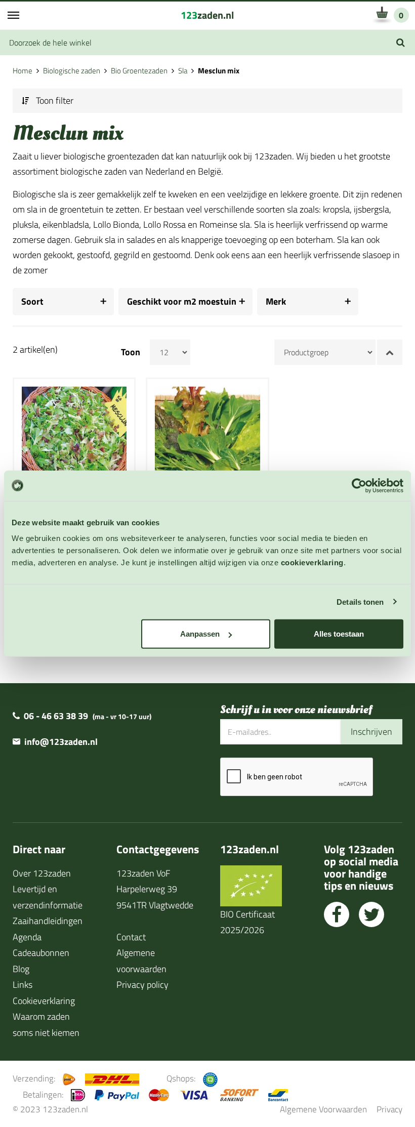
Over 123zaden (42, 873)
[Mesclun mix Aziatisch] (207, 438)
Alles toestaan (339, 634)
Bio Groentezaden (139, 70)
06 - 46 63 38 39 (56, 716)
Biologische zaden (71, 70)
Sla (182, 70)
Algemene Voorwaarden (323, 1109)
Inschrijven (371, 731)
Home (22, 70)
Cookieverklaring (44, 1001)
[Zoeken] (400, 42)
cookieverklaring (312, 562)
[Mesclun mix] (74, 438)
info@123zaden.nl (61, 741)
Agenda (27, 937)
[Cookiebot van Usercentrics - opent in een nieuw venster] (359, 485)
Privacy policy (142, 984)
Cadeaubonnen (41, 952)
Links (22, 984)
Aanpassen (200, 634)
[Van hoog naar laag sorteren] (389, 352)
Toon (130, 352)
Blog (21, 969)
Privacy (389, 1109)
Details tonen (360, 601)
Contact (131, 937)
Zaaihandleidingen (47, 921)
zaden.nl (207, 15)
